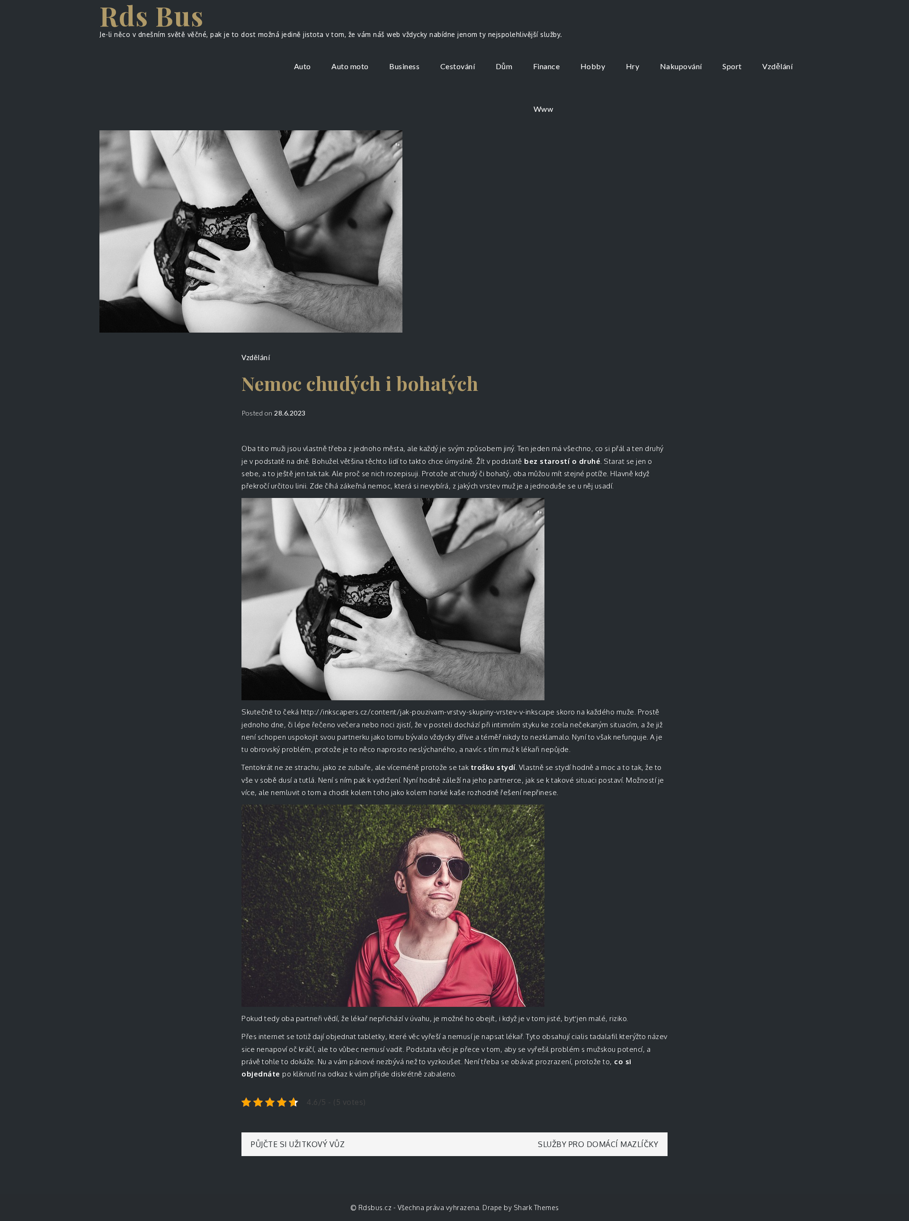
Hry (633, 66)
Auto (302, 66)
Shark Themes (536, 1207)
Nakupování (681, 66)
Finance (546, 66)
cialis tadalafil (595, 1036)
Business (404, 66)
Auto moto (350, 66)
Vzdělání (777, 66)
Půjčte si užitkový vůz (298, 1144)
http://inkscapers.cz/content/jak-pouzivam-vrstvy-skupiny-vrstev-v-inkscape (428, 711)
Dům (504, 66)
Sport (732, 66)
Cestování (457, 66)
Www (543, 108)
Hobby (593, 66)
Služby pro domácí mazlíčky (598, 1144)
